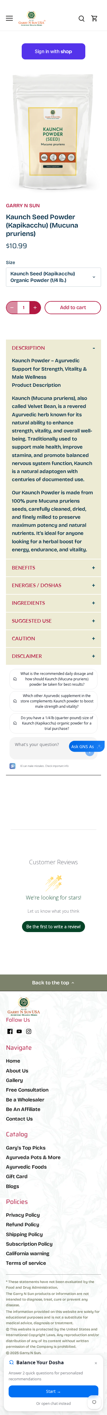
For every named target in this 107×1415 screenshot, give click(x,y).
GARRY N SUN (23, 205)
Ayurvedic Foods (26, 1167)
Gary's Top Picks (25, 1148)
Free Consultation (27, 1090)
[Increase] (35, 307)
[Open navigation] (9, 18)
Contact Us (19, 1119)
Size (10, 262)
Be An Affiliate (23, 1109)
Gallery (14, 1080)
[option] (53, 133)
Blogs (12, 1186)
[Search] (81, 18)
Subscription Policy (29, 1244)
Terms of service (26, 1263)
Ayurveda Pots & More (33, 1157)
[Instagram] (28, 1031)
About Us (17, 1071)
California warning (27, 1253)
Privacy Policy (23, 1215)
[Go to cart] (94, 18)
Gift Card (17, 1176)
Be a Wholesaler (25, 1100)
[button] (53, 325)
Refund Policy (22, 1224)
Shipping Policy (24, 1234)
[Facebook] (9, 1031)
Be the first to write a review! (53, 926)
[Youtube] (19, 1031)
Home (13, 1061)
